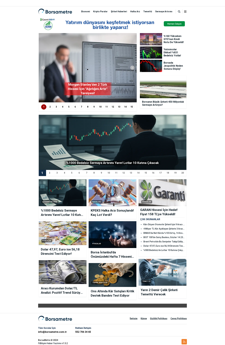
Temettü (147, 11)
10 (100, 107)
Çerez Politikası (179, 318)
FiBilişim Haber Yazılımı (49, 343)
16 (153, 173)
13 (119, 107)
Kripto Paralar (100, 11)
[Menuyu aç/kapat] (185, 11)
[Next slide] (132, 68)
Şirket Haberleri (119, 11)
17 (160, 173)
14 (125, 107)
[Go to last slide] (43, 68)
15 (131, 107)
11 (106, 107)
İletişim (133, 318)
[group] (88, 67)
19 (175, 173)
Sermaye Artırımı (163, 11)
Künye (144, 318)
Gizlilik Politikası (158, 318)
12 (113, 107)
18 (168, 173)
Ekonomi (85, 11)
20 (182, 173)
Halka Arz (135, 11)
